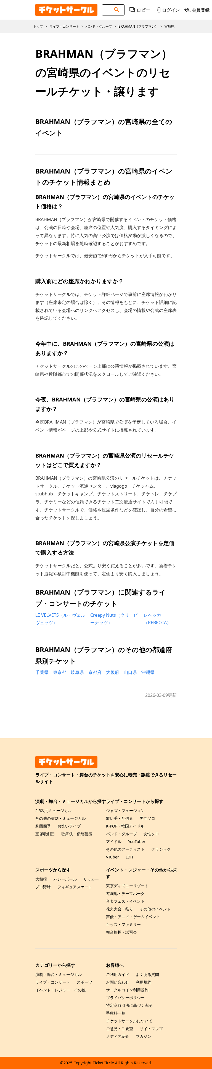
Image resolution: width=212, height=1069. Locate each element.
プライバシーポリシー (125, 997)
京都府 (95, 672)
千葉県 (42, 672)
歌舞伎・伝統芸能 (76, 833)
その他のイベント (155, 909)
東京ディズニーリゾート (127, 885)
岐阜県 (77, 672)
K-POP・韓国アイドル (125, 826)
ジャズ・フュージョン (125, 810)
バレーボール (65, 879)
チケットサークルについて (129, 1020)
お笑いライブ (69, 826)
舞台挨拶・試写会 (121, 932)
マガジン (143, 1036)
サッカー (91, 879)
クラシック (161, 849)
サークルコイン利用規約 (127, 989)
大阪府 (112, 672)
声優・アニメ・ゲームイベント (133, 916)
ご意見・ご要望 (119, 1028)
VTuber (112, 857)
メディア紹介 (117, 1036)
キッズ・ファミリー (123, 924)
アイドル (113, 841)
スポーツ (84, 982)
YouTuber (136, 841)
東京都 (59, 672)
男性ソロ (147, 818)
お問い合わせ (117, 982)
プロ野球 (43, 886)
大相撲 (41, 879)
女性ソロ (151, 833)
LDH (129, 857)
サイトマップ (151, 1028)
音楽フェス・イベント (125, 901)
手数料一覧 (115, 1013)
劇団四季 (43, 826)
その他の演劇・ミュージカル (60, 818)
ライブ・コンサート (52, 982)
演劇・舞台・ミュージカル (58, 974)
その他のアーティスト (125, 849)
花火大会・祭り (119, 909)
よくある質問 (147, 974)
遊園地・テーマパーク (125, 893)
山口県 (130, 672)
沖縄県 (148, 672)
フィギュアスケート (74, 886)
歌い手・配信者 (119, 818)
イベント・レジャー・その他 (60, 989)
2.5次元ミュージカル (53, 810)
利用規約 (143, 982)
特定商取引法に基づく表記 (129, 1005)
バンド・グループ (121, 833)
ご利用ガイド (117, 974)
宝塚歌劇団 (45, 833)
